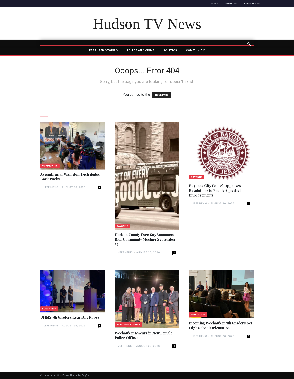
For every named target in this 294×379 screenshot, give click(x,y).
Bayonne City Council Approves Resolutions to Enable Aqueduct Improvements (215, 190)
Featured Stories (103, 50)
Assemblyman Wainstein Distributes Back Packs (70, 176)
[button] (249, 44)
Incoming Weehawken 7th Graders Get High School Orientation (220, 325)
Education (49, 308)
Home (214, 3)
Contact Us (252, 3)
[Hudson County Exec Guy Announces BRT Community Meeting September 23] (147, 176)
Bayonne (122, 226)
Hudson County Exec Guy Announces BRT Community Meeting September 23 (145, 239)
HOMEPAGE (161, 95)
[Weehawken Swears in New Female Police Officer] (147, 299)
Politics (170, 50)
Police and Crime (141, 50)
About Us (231, 3)
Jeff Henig (51, 187)
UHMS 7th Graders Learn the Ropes (69, 317)
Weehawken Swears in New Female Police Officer (143, 335)
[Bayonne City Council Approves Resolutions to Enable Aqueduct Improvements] (221, 151)
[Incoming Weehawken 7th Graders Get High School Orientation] (221, 294)
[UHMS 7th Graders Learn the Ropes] (72, 291)
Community (195, 50)
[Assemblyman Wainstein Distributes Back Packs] (72, 145)
